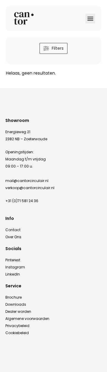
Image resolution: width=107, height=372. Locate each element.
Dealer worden (18, 311)
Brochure (13, 297)
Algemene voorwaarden (27, 318)
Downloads (15, 304)
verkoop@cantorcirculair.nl (29, 187)
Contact (13, 229)
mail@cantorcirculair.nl (26, 180)
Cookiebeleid (17, 332)
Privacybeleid (17, 325)
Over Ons (13, 236)
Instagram (15, 267)
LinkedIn (12, 274)
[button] (90, 18)
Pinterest (12, 260)
